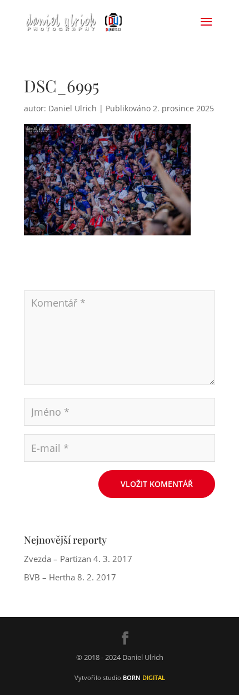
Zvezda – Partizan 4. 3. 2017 (78, 558)
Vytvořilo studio (119, 677)
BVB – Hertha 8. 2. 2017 (70, 577)
